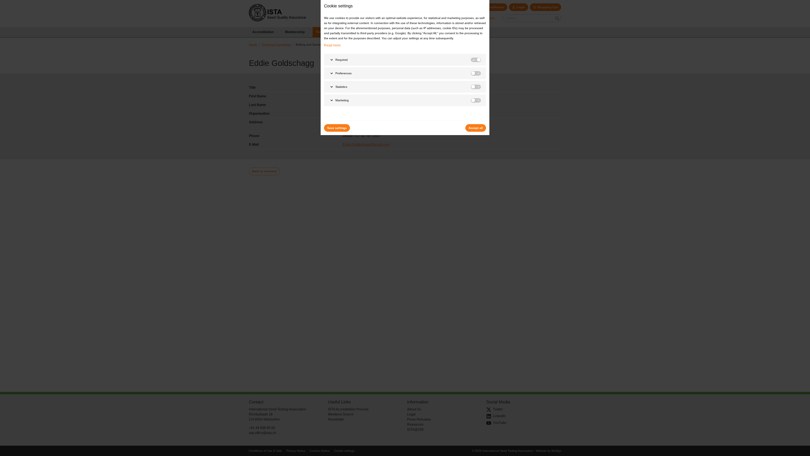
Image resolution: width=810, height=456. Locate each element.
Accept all (475, 128)
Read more (332, 45)
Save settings (337, 128)
